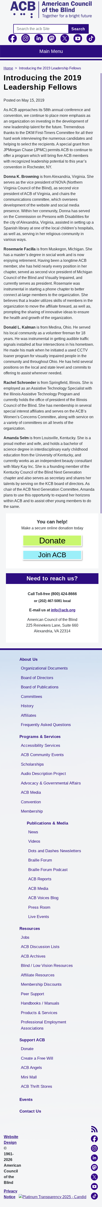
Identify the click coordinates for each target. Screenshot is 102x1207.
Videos (34, 841)
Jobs (25, 937)
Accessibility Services (40, 745)
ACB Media (31, 792)
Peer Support (32, 994)
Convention (31, 802)
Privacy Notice (10, 1194)
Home (8, 68)
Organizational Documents (44, 668)
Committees (31, 696)
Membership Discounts (41, 984)
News (33, 832)
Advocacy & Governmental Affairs (51, 783)
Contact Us (30, 1111)
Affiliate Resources (38, 975)
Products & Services (39, 1013)
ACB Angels (31, 1067)
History (27, 706)
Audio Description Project (43, 773)
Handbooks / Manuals (40, 1003)
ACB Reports (39, 879)
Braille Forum (40, 860)
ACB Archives (33, 956)
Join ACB (52, 555)
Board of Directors (37, 678)
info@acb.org (63, 610)
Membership (32, 811)
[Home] (51, 9)
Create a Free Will (37, 1058)
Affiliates (28, 715)
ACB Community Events (42, 755)
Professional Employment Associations (43, 1025)
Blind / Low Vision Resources (47, 965)
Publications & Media (47, 823)
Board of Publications (40, 687)
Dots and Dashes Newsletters (54, 851)
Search (78, 29)
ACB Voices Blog (43, 898)
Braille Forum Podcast (48, 869)
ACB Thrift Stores (36, 1086)
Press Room (39, 907)
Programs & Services (40, 736)
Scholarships (32, 764)
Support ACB (32, 1040)
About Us (28, 659)
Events (26, 1099)
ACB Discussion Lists (40, 946)
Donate (52, 540)
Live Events (38, 916)
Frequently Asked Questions (46, 724)
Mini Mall (29, 1077)
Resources (29, 928)
